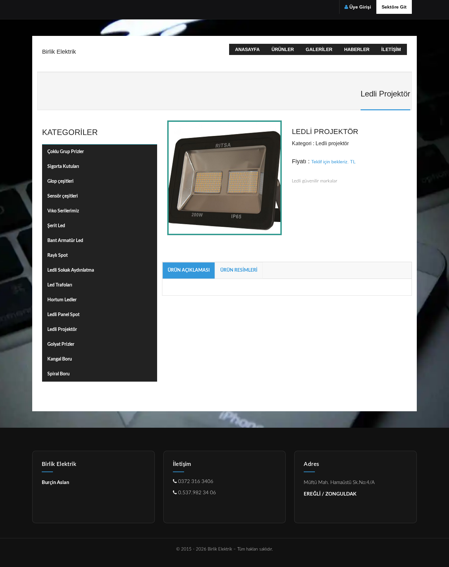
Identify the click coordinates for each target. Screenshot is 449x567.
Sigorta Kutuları (63, 166)
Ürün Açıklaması (189, 270)
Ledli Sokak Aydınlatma (70, 270)
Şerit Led (56, 226)
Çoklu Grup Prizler (65, 151)
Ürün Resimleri (238, 270)
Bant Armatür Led (65, 240)
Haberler (356, 49)
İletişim (391, 49)
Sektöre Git (394, 7)
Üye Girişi (360, 7)
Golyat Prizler (60, 344)
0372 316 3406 (195, 481)
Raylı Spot (57, 255)
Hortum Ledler (62, 300)
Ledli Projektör (62, 329)
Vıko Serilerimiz (63, 211)
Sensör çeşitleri (62, 196)
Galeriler (319, 49)
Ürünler (283, 49)
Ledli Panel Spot (63, 314)
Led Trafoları (59, 285)
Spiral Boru (58, 374)
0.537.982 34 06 (196, 492)
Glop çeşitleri (60, 181)
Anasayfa (247, 49)
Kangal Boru (59, 359)
